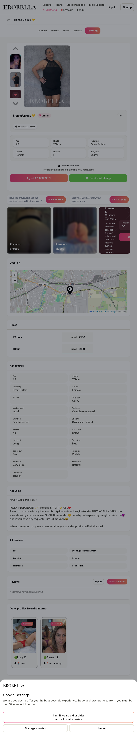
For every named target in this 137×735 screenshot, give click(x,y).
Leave (102, 728)
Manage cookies (35, 728)
